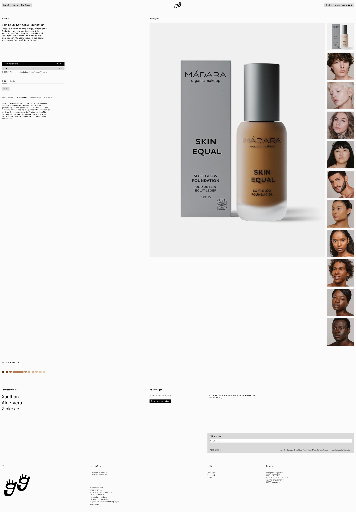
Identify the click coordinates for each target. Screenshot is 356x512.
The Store (25, 5)
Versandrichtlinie (97, 495)
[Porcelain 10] (36, 372)
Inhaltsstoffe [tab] (35, 97)
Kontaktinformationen (99, 497)
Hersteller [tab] (48, 97)
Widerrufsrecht (96, 490)
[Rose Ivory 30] (32, 372)
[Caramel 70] (18, 372)
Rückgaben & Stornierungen (101, 492)
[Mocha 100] (3, 372)
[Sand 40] (40, 372)
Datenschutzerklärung (99, 499)
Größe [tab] (4, 81)
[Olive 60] (25, 372)
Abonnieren (215, 450)
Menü (6, 5)
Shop (15, 5)
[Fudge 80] (10, 372)
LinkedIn (211, 477)
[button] (340, 36)
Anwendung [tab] (22, 97)
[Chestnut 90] (6, 372)
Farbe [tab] (12, 81)
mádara (5, 18)
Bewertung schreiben (160, 401)
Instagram (211, 473)
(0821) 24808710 (273, 475)
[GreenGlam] (178, 5)
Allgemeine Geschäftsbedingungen (104, 502)
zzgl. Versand (41, 72)
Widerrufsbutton (96, 488)
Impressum (94, 504)
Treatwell (211, 475)
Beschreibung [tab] (7, 97)
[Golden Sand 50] (29, 372)
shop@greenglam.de (274, 473)
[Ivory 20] (43, 372)
